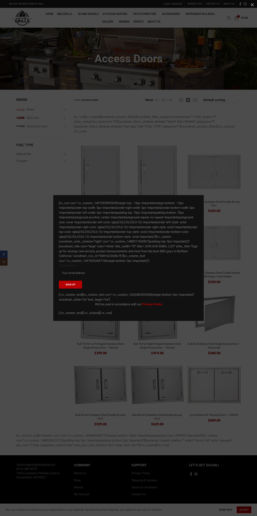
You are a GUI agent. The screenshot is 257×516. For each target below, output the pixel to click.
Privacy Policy (152, 304)
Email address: (68, 265)
